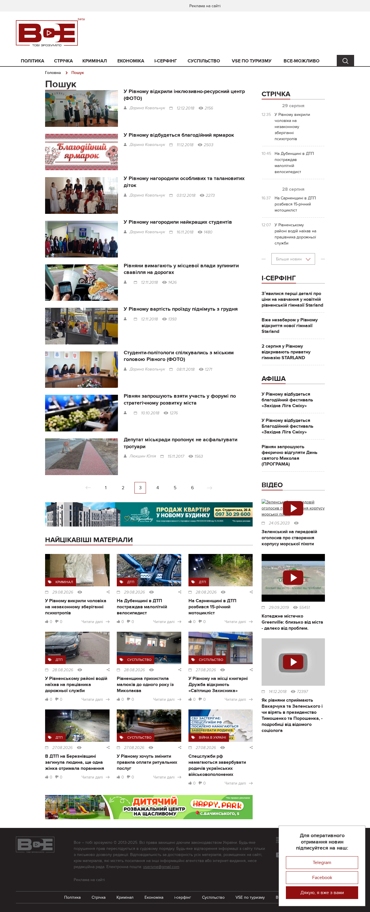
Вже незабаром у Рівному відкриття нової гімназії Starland (290, 325)
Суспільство (204, 61)
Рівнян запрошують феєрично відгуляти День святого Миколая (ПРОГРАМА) (289, 455)
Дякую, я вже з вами (322, 893)
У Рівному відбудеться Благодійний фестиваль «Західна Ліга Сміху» (287, 426)
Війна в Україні (212, 737)
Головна (53, 72)
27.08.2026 (206, 670)
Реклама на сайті (205, 5)
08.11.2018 (186, 369)
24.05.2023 (279, 523)
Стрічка (63, 61)
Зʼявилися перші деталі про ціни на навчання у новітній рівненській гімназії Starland (292, 299)
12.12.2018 (185, 108)
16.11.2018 (185, 232)
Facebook (322, 878)
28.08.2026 (206, 592)
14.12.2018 (277, 691)
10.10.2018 (150, 413)
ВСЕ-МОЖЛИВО (301, 61)
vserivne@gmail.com (161, 866)
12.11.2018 (149, 282)
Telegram (322, 862)
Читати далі (92, 621)
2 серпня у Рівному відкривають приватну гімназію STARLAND (286, 352)
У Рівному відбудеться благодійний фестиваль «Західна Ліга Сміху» (287, 400)
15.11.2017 (176, 456)
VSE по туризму (251, 61)
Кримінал (94, 61)
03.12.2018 (186, 195)
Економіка (130, 61)
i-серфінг (165, 61)
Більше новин (289, 259)
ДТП (130, 582)
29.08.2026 (62, 592)
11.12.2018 (185, 145)
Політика (32, 61)
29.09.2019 (279, 607)
